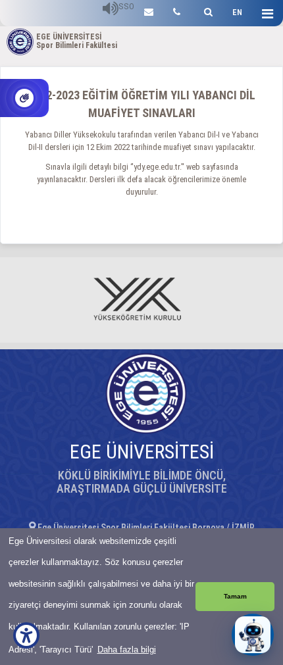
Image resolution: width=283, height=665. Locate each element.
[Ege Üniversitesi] (206, 10)
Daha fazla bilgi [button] (126, 649)
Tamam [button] (235, 596)
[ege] (148, 10)
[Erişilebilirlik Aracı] (26, 635)
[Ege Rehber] (176, 10)
